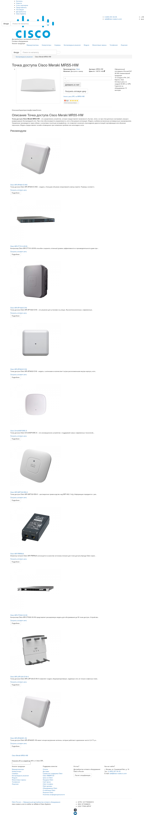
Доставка (46, 771)
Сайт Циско (47, 782)
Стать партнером (22, 5)
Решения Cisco (48, 792)
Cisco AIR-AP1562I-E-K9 (18, 308)
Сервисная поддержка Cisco (52, 773)
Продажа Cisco (48, 780)
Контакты (19, 1)
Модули (86, 45)
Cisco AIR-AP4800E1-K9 (18, 738)
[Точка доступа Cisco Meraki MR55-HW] (38, 85)
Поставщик (20, 9)
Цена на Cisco (48, 778)
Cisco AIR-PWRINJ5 (17, 554)
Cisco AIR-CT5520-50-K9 (18, 615)
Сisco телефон (48, 784)
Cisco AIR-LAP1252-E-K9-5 (19, 676)
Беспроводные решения (72, 45)
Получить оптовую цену (18, 190)
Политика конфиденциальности (54, 794)
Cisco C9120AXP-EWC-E (18, 431)
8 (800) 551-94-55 (111, 17)
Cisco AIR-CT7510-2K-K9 (18, 246)
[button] (73, 96)
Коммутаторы (46, 45)
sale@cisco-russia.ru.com (113, 19)
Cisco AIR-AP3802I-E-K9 (18, 369)
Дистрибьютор (21, 12)
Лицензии (124, 45)
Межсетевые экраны (99, 45)
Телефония (114, 45)
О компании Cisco (49, 790)
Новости (19, 3)
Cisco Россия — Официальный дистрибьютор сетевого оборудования (36, 802)
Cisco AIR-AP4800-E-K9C (19, 185)
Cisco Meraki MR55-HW (20, 755)
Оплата (45, 769)
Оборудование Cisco (50, 788)
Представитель (21, 7)
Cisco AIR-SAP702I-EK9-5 (19, 492)
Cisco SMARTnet (48, 775)
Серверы (57, 45)
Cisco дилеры (47, 786)
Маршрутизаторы (33, 45)
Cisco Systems (21, 14)
